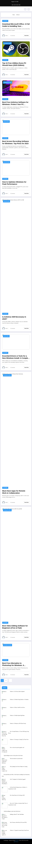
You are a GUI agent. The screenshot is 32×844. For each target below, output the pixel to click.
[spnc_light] (28, 9)
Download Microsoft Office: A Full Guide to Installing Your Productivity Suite (16, 25)
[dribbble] (16, 4)
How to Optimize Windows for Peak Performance (14, 183)
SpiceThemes (16, 841)
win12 (7, 35)
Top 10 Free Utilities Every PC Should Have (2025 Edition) (14, 64)
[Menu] (2, 9)
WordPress (17, 840)
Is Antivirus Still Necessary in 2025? (14, 318)
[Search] (25, 9)
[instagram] (17, 4)
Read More (26, 35)
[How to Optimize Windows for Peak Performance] (16, 167)
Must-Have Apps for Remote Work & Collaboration (13, 492)
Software (5, 138)
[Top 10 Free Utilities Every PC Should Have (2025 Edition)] (16, 49)
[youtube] (19, 4)
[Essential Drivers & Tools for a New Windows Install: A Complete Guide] (16, 341)
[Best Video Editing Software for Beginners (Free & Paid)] (16, 563)
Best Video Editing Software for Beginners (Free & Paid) (15, 627)
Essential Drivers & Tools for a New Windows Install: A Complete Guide (16, 357)
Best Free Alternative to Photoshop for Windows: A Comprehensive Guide (13, 664)
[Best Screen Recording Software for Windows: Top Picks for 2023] (16, 127)
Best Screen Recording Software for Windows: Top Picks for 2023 (15, 142)
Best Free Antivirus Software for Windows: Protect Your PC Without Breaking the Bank (15, 103)
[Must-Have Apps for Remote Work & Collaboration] (16, 428)
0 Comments (12, 35)
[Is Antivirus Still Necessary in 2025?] (16, 254)
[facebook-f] (12, 4)
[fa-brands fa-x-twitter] (14, 4)
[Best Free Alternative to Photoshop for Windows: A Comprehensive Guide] (16, 649)
